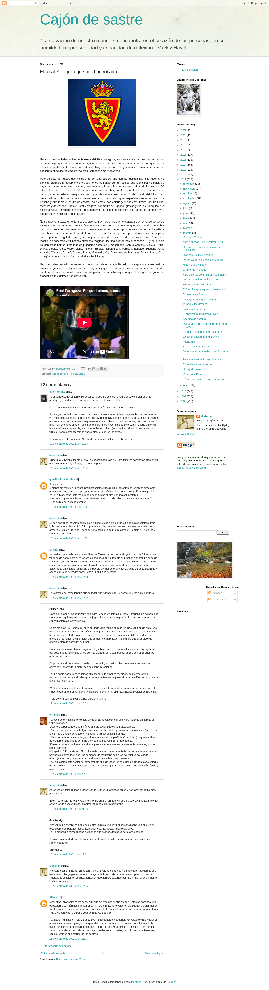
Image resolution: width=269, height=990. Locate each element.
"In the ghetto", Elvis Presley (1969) (203, 242)
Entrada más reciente (53, 953)
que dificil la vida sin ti (62, 479)
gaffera (137, 982)
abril (186, 223)
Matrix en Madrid (192, 237)
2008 (183, 401)
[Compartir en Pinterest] (106, 369)
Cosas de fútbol (60, 373)
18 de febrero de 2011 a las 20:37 (68, 774)
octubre (188, 193)
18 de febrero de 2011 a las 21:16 (68, 808)
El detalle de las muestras (197, 364)
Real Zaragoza (77, 373)
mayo (186, 218)
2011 (183, 179)
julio (186, 208)
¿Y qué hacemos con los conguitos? (203, 379)
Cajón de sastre (91, 19)
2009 (183, 396)
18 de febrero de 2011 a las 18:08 (68, 576)
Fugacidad (189, 341)
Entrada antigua (154, 953)
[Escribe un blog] (94, 369)
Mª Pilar (53, 549)
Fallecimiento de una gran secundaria (204, 274)
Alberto (53, 897)
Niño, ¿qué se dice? (194, 264)
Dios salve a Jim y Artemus (198, 255)
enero (187, 385)
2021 (183, 130)
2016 (183, 154)
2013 (183, 169)
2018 (183, 145)
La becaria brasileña (194, 309)
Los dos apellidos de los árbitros (201, 279)
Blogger (171, 982)
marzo (187, 228)
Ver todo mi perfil (186, 433)
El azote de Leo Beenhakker (199, 346)
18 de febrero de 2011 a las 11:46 (68, 506)
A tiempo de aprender (195, 319)
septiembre (190, 198)
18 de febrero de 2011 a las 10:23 (68, 443)
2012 (183, 174)
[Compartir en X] (98, 369)
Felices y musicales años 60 (199, 284)
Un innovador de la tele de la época (203, 259)
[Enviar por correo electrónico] (90, 369)
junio (186, 213)
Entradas (216, 593)
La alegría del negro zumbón (199, 299)
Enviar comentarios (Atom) (71, 959)
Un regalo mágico (193, 369)
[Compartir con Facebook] (102, 369)
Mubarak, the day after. (196, 304)
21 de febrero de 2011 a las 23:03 (68, 938)
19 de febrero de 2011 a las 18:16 (68, 886)
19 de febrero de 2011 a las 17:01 (68, 854)
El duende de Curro (194, 294)
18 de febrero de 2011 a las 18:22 (68, 597)
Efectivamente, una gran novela (201, 336)
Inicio (105, 953)
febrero (187, 233)
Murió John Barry (192, 374)
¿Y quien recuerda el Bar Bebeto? (202, 331)
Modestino (55, 455)
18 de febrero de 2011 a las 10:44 (68, 468)
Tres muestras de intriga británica (202, 359)
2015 (183, 159)
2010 (183, 391)
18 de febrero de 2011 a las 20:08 (68, 703)
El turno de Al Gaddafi (195, 269)
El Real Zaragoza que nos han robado (205, 289)
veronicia (55, 714)
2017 (183, 149)
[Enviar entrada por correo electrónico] (83, 368)
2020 (183, 135)
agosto (187, 203)
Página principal (189, 69)
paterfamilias (57, 391)
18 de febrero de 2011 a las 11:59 (68, 538)
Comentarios (218, 599)
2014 (183, 164)
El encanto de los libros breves (200, 314)
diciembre (189, 183)
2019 (183, 140)
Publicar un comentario (58, 946)
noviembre (189, 188)
